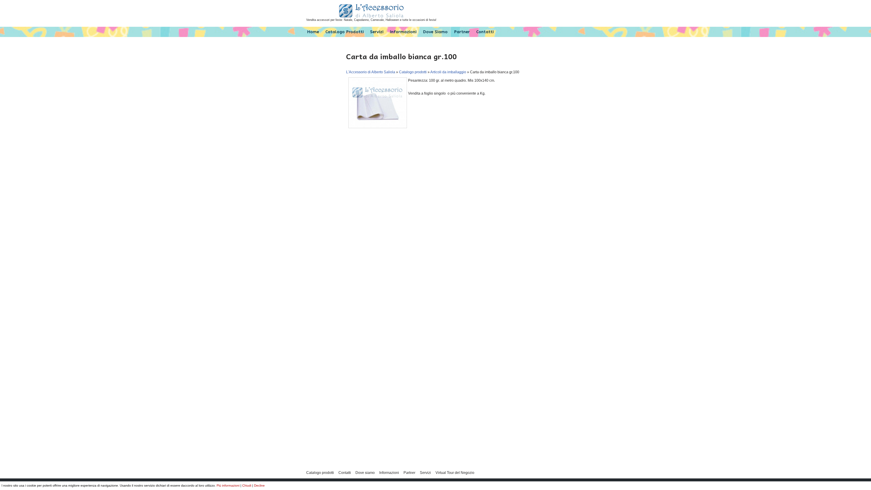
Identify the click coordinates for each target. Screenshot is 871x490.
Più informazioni (228, 485)
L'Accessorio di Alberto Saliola (370, 72)
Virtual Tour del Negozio (455, 473)
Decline (259, 485)
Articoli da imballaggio (448, 72)
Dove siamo (435, 31)
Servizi (377, 31)
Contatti (485, 31)
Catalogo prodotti (344, 31)
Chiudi (246, 485)
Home (313, 31)
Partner (462, 31)
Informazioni (403, 31)
